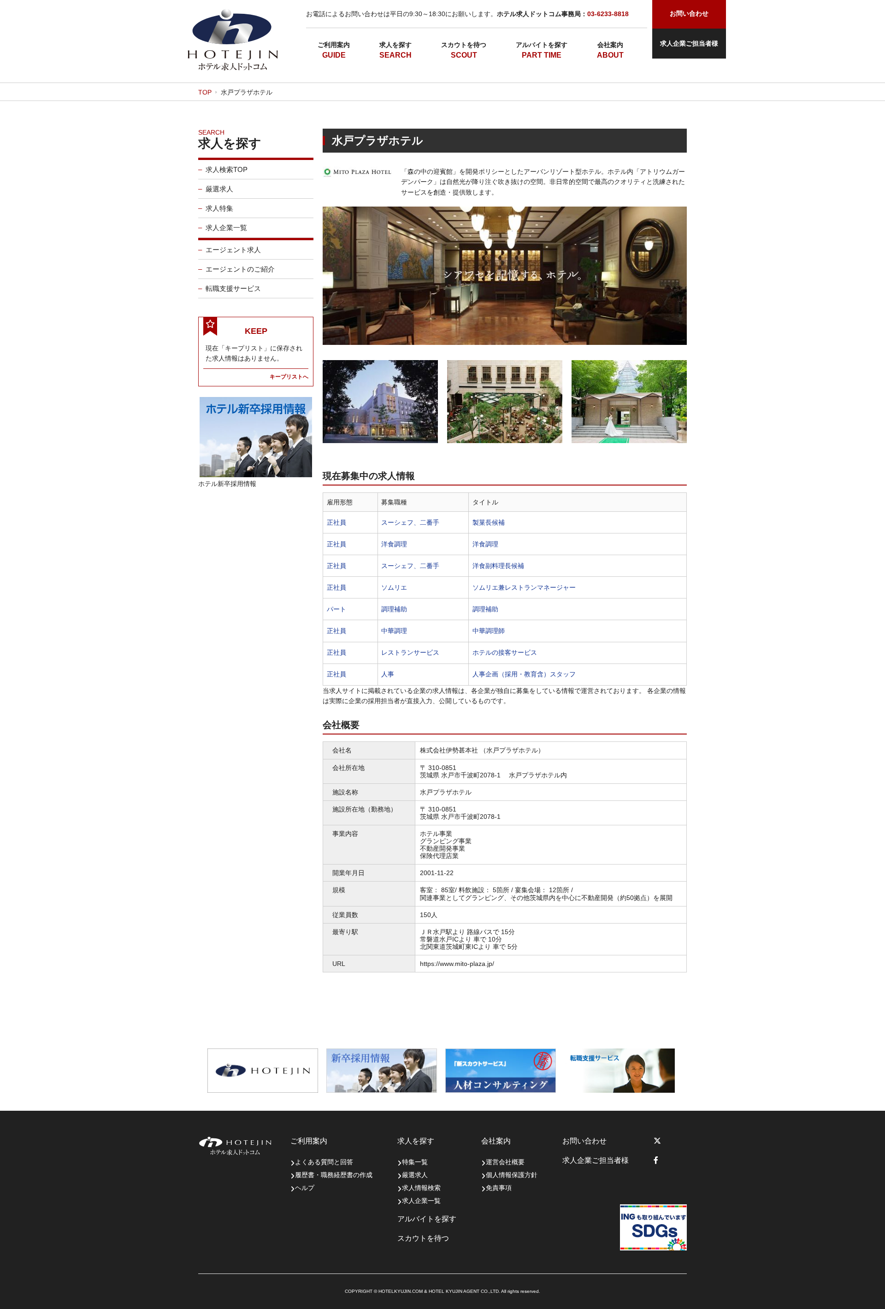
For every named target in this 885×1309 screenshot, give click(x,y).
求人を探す (395, 44)
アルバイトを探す (541, 44)
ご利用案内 (334, 44)
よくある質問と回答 (324, 1162)
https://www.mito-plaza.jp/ (457, 963)
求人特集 (219, 208)
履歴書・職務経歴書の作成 (333, 1175)
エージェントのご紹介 (240, 269)
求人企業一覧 (226, 227)
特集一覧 (415, 1162)
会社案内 (610, 44)
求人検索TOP (227, 169)
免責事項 (499, 1187)
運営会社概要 (505, 1162)
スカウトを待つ (463, 44)
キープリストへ (289, 376)
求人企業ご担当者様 (689, 43)
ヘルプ (304, 1187)
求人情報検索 (421, 1187)
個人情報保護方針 (511, 1175)
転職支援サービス (233, 288)
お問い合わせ (584, 1141)
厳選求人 (219, 189)
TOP (205, 92)
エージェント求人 (233, 250)
